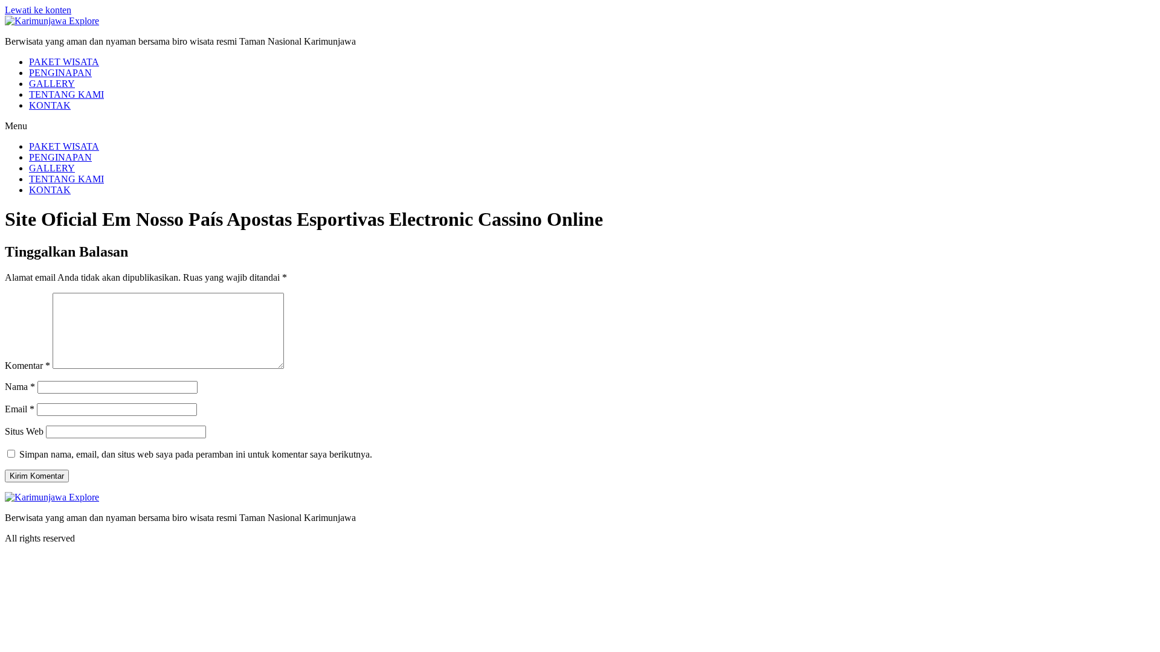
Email (19, 409)
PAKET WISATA (64, 62)
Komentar (27, 365)
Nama (20, 387)
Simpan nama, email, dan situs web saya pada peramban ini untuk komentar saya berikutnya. (195, 454)
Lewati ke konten (38, 10)
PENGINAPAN (60, 73)
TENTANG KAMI (66, 94)
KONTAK (50, 105)
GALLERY (52, 83)
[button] (580, 126)
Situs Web (24, 431)
